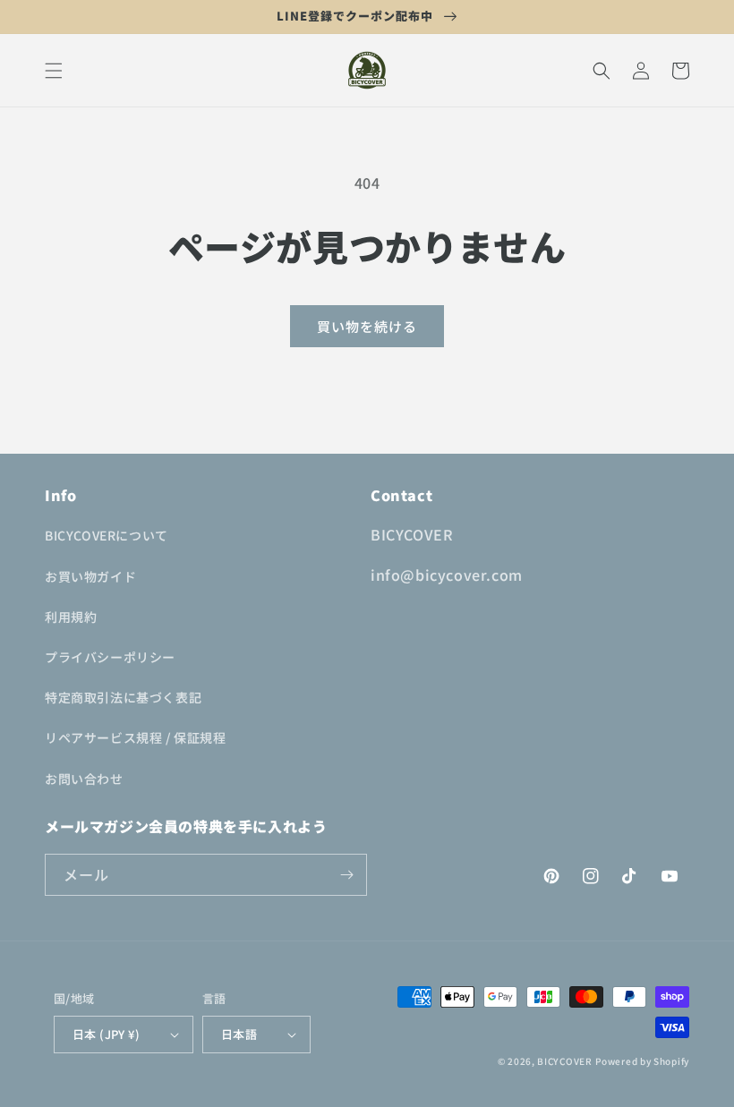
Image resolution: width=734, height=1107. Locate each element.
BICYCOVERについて (106, 535)
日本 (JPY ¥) (106, 1034)
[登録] (346, 875)
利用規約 (71, 617)
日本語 (239, 1034)
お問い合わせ (84, 779)
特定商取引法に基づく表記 (123, 697)
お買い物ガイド (90, 576)
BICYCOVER (564, 1061)
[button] (53, 70)
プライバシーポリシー (110, 657)
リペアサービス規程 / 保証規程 (135, 737)
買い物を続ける (367, 326)
